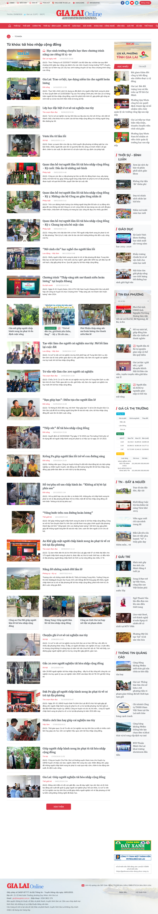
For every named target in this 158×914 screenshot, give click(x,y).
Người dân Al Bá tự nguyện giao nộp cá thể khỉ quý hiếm (141, 350)
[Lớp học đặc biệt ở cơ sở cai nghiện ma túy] (23, 117)
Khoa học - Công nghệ (104, 26)
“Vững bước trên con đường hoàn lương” (68, 512)
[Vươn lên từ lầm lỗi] (23, 145)
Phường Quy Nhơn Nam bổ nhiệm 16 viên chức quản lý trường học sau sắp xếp (131, 139)
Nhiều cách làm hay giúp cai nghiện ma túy (69, 720)
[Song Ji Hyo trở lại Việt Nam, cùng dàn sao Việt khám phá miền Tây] (123, 582)
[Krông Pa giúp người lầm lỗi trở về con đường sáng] (23, 466)
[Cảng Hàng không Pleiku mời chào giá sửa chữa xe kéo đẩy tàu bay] (123, 666)
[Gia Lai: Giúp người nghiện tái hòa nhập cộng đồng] (23, 786)
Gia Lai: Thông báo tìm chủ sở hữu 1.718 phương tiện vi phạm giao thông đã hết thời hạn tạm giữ (132, 689)
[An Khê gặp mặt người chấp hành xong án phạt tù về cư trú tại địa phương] (23, 550)
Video (12, 3)
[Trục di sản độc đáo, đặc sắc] (123, 491)
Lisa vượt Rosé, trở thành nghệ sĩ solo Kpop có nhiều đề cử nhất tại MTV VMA (132, 620)
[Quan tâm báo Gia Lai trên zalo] (127, 3)
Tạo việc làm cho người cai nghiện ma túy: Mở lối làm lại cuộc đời (75, 345)
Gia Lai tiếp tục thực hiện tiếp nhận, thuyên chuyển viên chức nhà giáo (140, 124)
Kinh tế (66, 26)
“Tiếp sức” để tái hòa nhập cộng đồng (66, 428)
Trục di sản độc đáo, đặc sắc (140, 489)
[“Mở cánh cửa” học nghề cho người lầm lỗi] (23, 258)
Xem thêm (59, 806)
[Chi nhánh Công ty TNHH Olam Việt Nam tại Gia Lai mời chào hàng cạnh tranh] (123, 708)
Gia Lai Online (25, 885)
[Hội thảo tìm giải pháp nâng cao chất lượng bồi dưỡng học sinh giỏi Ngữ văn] (123, 274)
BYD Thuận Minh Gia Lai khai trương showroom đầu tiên (132, 749)
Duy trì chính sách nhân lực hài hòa (139, 198)
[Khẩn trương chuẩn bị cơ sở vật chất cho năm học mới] (123, 257)
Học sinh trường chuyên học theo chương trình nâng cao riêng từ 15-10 (73, 52)
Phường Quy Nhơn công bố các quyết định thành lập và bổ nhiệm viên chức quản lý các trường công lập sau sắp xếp (132, 107)
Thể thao (148, 26)
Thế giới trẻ (47, 517)
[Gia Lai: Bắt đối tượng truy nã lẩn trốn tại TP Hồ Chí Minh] (121, 90)
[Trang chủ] (9, 26)
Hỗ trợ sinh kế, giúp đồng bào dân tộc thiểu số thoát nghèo (141, 334)
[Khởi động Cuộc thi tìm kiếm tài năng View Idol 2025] (123, 505)
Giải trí (130, 26)
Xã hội (139, 26)
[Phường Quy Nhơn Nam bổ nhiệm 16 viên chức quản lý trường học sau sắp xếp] (121, 137)
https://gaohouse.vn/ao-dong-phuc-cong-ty (132, 871)
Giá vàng (120, 454)
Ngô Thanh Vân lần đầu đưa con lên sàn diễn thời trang (140, 602)
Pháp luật (47, 172)
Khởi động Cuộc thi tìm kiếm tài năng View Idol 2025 (140, 506)
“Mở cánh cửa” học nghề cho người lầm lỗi (69, 249)
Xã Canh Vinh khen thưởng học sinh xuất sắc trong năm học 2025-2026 (131, 240)
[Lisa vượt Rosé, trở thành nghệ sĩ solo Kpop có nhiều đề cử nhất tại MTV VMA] (123, 618)
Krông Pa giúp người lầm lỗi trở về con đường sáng (74, 456)
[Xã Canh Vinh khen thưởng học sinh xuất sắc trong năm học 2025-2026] (123, 238)
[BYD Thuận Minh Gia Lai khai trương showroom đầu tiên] (123, 746)
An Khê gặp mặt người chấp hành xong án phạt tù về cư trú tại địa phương (76, 543)
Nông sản (120, 414)
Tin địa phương (131, 294)
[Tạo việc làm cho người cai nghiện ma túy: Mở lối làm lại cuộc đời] (23, 353)
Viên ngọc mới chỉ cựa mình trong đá (140, 521)
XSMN (146, 866)
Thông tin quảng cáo (132, 655)
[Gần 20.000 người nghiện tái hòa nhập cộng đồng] (23, 673)
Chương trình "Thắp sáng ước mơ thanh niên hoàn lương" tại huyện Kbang (74, 279)
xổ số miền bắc (121, 866)
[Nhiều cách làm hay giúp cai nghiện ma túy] (23, 729)
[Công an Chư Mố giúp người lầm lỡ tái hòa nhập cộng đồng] (23, 606)
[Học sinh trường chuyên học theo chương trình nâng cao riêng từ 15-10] (23, 60)
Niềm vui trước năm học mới (140, 211)
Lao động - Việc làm (51, 253)
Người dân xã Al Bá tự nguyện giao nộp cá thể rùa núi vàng (131, 390)
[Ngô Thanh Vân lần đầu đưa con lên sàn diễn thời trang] (123, 601)
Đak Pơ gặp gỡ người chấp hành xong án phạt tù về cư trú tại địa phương (75, 693)
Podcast (46, 3)
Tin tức (46, 756)
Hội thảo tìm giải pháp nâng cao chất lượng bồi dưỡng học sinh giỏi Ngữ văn (132, 276)
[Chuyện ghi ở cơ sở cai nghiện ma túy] (23, 644)
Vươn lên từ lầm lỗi (54, 136)
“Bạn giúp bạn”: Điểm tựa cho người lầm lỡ (69, 399)
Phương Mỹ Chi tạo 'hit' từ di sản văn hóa (140, 637)
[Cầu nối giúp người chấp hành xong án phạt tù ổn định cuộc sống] (23, 314)
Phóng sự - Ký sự (50, 573)
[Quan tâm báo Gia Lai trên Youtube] (132, 3)
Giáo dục (76, 26)
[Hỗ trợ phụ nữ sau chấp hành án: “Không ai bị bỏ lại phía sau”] (23, 494)
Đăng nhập (145, 3)
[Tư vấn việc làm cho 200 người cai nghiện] (23, 381)
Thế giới (26, 26)
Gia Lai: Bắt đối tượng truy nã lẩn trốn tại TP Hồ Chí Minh (139, 90)
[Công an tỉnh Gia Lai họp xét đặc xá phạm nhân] (94, 606)
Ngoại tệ (120, 434)
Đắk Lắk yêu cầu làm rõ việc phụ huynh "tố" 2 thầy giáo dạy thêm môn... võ (132, 539)
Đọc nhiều (123, 66)
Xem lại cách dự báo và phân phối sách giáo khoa (140, 169)
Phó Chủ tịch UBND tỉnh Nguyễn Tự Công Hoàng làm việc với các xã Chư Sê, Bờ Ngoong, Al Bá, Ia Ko (132, 314)
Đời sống (46, 87)
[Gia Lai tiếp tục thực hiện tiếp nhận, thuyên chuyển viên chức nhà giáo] (121, 123)
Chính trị (36, 26)
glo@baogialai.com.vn (20, 898)
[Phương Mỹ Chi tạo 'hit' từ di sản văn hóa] (123, 637)
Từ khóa (18, 36)
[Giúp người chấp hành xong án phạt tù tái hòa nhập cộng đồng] (23, 758)
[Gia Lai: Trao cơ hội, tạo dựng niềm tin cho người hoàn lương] (23, 89)
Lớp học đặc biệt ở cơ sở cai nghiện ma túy (68, 108)
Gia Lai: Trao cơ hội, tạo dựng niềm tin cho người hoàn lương (76, 81)
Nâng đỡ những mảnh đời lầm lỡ (62, 569)
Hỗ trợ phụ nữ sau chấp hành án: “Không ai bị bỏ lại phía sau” (74, 486)
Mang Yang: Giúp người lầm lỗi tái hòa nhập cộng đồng (58, 621)
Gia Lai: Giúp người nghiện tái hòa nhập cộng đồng (74, 777)
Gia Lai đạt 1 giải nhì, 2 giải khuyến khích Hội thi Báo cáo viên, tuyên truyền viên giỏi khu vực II (132, 369)
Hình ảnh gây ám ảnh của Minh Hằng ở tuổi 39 (139, 566)
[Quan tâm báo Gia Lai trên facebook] (122, 3)
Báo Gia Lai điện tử (79, 14)
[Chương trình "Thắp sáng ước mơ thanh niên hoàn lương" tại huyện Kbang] (23, 287)
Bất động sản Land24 (135, 866)
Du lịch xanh (48, 285)
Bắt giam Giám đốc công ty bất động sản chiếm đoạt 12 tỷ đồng (141, 77)
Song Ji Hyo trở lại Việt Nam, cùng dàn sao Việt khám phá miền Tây (132, 585)
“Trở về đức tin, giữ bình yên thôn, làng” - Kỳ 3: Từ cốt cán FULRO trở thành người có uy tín (58, 331)
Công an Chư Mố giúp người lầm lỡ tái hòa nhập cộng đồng (22, 623)
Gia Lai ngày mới (50, 58)
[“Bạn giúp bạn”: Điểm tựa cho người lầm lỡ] (23, 409)
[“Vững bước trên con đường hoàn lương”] (23, 522)
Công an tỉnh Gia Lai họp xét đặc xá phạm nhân (92, 621)
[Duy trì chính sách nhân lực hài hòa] (123, 199)
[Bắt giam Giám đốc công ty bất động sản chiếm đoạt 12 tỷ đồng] (121, 76)
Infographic (95, 3)
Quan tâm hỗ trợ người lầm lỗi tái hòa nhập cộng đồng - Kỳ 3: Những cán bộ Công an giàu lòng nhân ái (76, 194)
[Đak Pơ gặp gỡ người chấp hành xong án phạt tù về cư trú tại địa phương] (23, 701)
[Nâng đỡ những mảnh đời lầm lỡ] (23, 579)
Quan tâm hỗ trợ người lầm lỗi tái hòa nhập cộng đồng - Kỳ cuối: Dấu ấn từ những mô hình (76, 166)
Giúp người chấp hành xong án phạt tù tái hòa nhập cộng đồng (74, 750)
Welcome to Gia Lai (62, 3)
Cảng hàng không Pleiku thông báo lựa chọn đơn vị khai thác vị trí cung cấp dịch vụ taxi (132, 729)
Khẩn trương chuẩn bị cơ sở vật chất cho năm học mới (140, 258)
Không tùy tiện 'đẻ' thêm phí (140, 182)
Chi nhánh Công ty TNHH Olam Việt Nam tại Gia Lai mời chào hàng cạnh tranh (132, 710)
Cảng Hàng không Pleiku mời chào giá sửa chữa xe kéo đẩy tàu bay (132, 668)
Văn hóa (121, 26)
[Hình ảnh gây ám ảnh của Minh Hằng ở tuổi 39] (123, 566)
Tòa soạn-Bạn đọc (50, 112)
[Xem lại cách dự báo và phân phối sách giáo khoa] (123, 168)
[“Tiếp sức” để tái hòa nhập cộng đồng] (23, 437)
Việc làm (46, 724)
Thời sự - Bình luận (52, 26)
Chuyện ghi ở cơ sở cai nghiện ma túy (65, 635)
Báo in (34, 3)
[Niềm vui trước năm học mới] (123, 213)
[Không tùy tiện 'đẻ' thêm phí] (123, 185)
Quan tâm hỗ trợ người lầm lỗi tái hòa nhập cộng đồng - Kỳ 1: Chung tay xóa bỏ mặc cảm (76, 222)
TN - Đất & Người (131, 482)
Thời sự (17, 26)
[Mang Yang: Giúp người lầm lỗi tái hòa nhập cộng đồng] (59, 606)
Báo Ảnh (23, 3)
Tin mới (142, 66)
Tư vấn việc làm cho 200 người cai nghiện (68, 371)
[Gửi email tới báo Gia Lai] (136, 3)
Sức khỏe (87, 26)
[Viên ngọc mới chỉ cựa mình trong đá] (123, 522)
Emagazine (80, 3)
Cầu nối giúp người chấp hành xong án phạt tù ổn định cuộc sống (21, 331)
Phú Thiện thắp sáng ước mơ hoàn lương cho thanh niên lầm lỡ (93, 331)
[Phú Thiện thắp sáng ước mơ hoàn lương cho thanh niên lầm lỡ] (94, 314)
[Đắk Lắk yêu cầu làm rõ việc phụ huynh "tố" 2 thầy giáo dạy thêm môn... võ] (123, 536)
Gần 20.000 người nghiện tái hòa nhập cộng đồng (73, 663)
